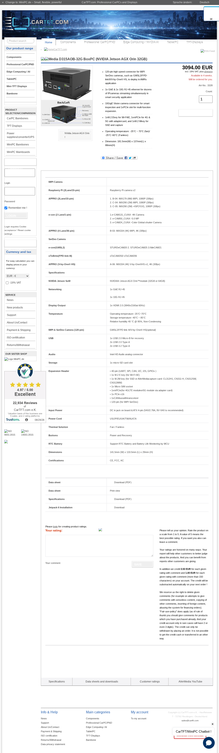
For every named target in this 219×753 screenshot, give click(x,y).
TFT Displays (14, 125)
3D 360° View (48, 138)
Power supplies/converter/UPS (20, 135)
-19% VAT (15, 282)
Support (11, 315)
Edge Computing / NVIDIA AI (141, 42)
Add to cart (191, 113)
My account (16, 162)
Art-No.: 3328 (206, 85)
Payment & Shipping (19, 330)
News (10, 300)
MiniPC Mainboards (18, 152)
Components (68, 42)
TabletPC (172, 42)
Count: (209, 91)
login (55, 526)
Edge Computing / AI (96, 727)
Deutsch (204, 2)
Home (48, 42)
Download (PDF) (123, 482)
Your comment (52, 563)
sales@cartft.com (190, 720)
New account (15, 244)
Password (9, 201)
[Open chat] (209, 743)
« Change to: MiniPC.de (32, 2)
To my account (138, 718)
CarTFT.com (60, 49)
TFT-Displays (194, 42)
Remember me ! (17, 207)
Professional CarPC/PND (99, 42)
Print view (115, 490)
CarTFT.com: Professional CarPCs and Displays (109, 2)
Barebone (91, 740)
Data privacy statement (53, 744)
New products (15, 307)
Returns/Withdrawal (18, 345)
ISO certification (16, 337)
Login (7, 183)
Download (119, 507)
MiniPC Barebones (18, 144)
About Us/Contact (17, 322)
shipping (208, 71)
